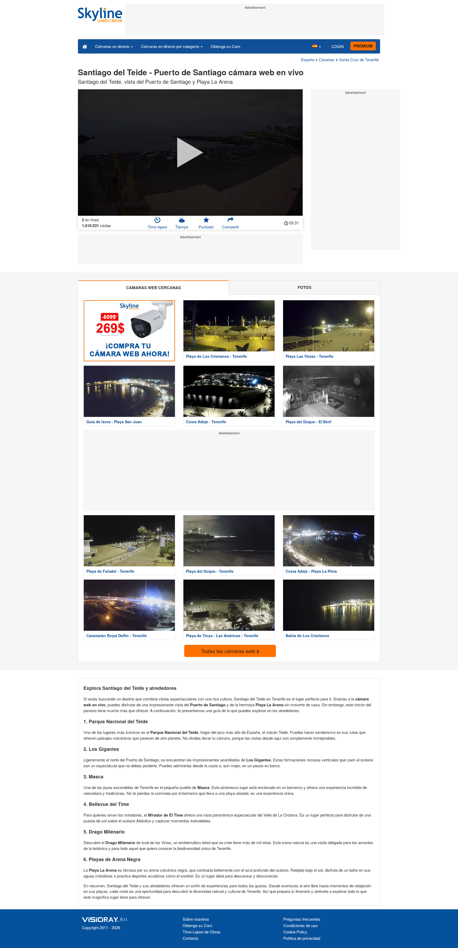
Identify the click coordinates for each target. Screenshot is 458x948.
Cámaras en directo (112, 46)
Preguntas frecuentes (301, 919)
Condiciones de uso (300, 925)
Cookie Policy (295, 931)
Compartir (230, 227)
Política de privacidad (301, 938)
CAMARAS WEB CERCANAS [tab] (153, 287)
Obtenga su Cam (225, 46)
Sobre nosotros (196, 919)
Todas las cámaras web (229, 650)
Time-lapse (157, 227)
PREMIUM (363, 46)
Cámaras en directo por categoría (170, 46)
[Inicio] (84, 46)
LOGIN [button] (338, 46)
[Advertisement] (255, 23)
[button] (316, 46)
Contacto (190, 938)
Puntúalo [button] (206, 227)
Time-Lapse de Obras (202, 931)
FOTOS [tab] (304, 287)
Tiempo (181, 227)
